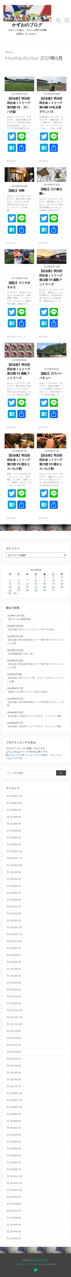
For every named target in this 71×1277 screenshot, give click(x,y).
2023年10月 (16, 865)
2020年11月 (16, 1100)
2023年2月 (15, 913)
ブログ (13, 161)
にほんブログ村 (14, 758)
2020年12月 (16, 1093)
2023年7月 (15, 879)
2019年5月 (15, 1224)
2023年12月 (16, 851)
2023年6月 (15, 885)
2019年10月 (16, 1190)
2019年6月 (15, 1217)
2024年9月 (15, 809)
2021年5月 (15, 1058)
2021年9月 (15, 1031)
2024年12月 (16, 796)
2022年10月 (16, 941)
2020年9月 (15, 1114)
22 (36, 587)
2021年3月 (15, 1072)
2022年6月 (15, 968)
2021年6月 (15, 1051)
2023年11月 (16, 858)
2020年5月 (15, 1141)
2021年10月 (16, 1024)
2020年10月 (16, 1107)
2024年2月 (15, 844)
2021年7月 (15, 1044)
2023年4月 (15, 899)
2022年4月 (15, 982)
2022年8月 (15, 954)
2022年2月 (15, 996)
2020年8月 (15, 1120)
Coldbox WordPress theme (29, 1264)
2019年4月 (15, 1231)
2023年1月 (15, 920)
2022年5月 (15, 975)
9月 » (16, 593)
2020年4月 (15, 1148)
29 (36, 590)
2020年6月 (15, 1134)
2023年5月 (15, 892)
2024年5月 (15, 837)
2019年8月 (15, 1203)
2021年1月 (15, 1086)
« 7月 (8, 593)
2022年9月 (15, 948)
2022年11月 (16, 934)
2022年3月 (15, 989)
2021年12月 (16, 1010)
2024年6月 (15, 830)
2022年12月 (16, 927)
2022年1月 (15, 1003)
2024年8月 (15, 816)
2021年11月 (16, 1017)
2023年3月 (15, 906)
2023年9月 (15, 872)
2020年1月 (15, 1169)
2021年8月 (15, 1037)
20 (18, 587)
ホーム (9, 52)
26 (10, 590)
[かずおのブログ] (27, 13)
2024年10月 (16, 802)
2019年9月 (15, 1196)
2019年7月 (15, 1210)
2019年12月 (16, 1176)
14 (27, 583)
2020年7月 (15, 1127)
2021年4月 (15, 1065)
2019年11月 (16, 1183)
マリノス (22, 336)
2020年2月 (15, 1162)
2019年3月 (15, 1238)
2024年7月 (15, 823)
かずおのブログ (39, 1260)
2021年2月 (15, 1079)
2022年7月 (15, 961)
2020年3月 (15, 1155)
